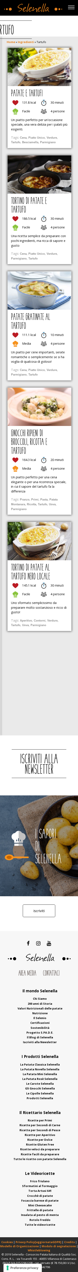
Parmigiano (48, 142)
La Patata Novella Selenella (39, 1069)
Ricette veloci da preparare (40, 1149)
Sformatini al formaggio (40, 1186)
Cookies (7, 1242)
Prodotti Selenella (40, 1098)
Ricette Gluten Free (40, 1144)
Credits (69, 1242)
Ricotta (31, 504)
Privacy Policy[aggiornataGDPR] (38, 1242)
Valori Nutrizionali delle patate (40, 1008)
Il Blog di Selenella (40, 1037)
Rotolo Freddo (39, 1220)
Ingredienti (26, 42)
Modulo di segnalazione (59, 1246)
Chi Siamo (40, 999)
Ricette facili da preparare (40, 1154)
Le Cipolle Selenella (40, 1093)
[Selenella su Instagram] (38, 943)
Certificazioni (40, 1023)
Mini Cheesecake (40, 1205)
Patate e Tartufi (27, 94)
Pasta (44, 499)
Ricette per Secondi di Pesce (40, 1130)
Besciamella (30, 142)
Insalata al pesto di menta (40, 1215)
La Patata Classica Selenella (40, 1064)
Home (11, 42)
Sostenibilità (40, 1028)
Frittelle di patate (40, 1210)
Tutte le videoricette (40, 1225)
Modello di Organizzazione (19, 1246)
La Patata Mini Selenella (40, 1074)
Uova (52, 504)
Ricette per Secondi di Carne (40, 1125)
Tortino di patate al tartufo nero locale (30, 572)
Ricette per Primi (40, 1120)
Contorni (40, 620)
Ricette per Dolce (39, 1140)
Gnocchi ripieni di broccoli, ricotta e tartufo (29, 442)
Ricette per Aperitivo (40, 1135)
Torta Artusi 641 (40, 1191)
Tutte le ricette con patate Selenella (39, 1159)
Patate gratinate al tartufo (30, 322)
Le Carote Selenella (40, 1084)
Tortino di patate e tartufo (29, 205)
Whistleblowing (39, 1250)
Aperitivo (26, 620)
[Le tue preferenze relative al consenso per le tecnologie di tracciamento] (22, 1268)
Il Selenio (39, 1018)
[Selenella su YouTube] (49, 943)
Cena (23, 137)
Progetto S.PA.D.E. (39, 1032)
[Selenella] (32, 6)
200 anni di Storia (40, 1004)
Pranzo (24, 499)
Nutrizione (40, 1013)
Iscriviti (39, 910)
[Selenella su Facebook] (28, 943)
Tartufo (15, 142)
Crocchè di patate (40, 1196)
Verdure (52, 137)
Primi (35, 499)
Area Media (27, 974)
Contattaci (51, 974)
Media (26, 343)
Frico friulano (40, 1181)
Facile (26, 111)
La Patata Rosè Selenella (39, 1079)
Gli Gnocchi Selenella (40, 1088)
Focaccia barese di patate (39, 1200)
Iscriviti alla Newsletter (40, 1042)
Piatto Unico (36, 137)
